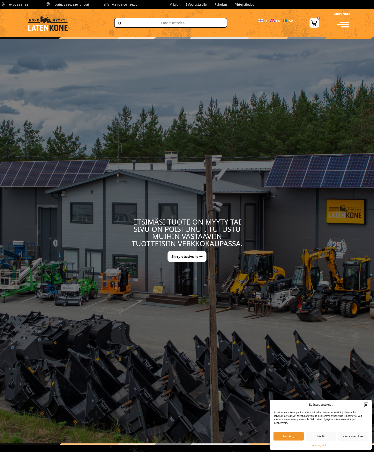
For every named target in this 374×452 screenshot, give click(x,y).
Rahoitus (221, 4)
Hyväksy (288, 436)
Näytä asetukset (353, 436)
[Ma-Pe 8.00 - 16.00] (106, 4)
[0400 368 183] (4, 4)
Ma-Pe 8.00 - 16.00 (124, 4)
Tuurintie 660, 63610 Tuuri (71, 4)
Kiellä (321, 436)
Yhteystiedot (244, 4)
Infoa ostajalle (196, 4)
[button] (366, 405)
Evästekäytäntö (319, 445)
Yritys (174, 4)
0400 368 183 (18, 4)
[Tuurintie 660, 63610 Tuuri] (48, 4)
